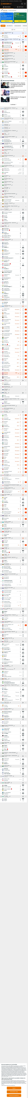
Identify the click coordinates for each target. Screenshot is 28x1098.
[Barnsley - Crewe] (13, 422)
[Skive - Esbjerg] (13, 293)
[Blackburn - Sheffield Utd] (13, 426)
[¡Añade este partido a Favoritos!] (1, 36)
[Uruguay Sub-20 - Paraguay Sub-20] (13, 585)
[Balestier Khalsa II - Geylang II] (13, 712)
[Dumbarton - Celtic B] (13, 338)
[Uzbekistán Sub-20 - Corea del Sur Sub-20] (13, 581)
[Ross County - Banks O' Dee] (13, 370)
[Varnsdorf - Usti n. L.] (13, 645)
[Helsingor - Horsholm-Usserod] (13, 257)
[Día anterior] (2, 30)
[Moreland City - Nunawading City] (13, 140)
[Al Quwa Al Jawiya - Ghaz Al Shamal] (13, 512)
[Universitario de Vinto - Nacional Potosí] (13, 163)
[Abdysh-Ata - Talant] (13, 535)
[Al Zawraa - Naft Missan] (13, 509)
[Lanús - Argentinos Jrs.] (13, 112)
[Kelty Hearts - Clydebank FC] (13, 356)
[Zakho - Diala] (13, 505)
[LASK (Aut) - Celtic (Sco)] (13, 50)
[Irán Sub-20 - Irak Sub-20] (13, 577)
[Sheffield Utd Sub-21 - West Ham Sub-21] (13, 491)
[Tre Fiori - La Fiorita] (13, 706)
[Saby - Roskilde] (13, 268)
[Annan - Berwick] (13, 316)
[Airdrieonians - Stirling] (13, 309)
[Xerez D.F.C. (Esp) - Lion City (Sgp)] (13, 598)
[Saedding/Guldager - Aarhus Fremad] (13, 271)
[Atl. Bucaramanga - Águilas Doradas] (13, 200)
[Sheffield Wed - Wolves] (13, 447)
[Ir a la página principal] (7, 4)
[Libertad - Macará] (13, 303)
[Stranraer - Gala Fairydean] (13, 377)
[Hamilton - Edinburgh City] (13, 352)
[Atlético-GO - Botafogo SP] (13, 169)
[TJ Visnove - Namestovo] (13, 383)
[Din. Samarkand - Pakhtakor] (13, 793)
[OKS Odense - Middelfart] (13, 264)
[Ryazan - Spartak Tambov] (13, 696)
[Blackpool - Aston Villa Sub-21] (13, 478)
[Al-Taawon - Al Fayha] (13, 69)
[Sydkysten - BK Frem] (13, 282)
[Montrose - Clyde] (13, 359)
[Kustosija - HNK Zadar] (13, 229)
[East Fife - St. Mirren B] (13, 341)
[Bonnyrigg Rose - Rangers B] (13, 320)
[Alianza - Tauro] (13, 612)
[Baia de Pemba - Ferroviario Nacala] (13, 567)
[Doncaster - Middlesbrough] (13, 418)
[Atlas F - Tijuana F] (13, 561)
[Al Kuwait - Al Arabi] (13, 541)
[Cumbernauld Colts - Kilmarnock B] (13, 334)
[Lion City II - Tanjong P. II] (13, 716)
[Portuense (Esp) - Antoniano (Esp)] (13, 605)
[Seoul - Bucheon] (13, 220)
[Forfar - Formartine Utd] (13, 345)
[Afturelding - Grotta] (13, 519)
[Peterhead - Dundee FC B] (13, 363)
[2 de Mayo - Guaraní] (13, 618)
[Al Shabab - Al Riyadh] (13, 72)
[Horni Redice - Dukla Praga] (13, 648)
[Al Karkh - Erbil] (13, 498)
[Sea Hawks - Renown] (13, 722)
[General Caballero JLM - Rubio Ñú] (13, 625)
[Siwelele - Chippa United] (13, 740)
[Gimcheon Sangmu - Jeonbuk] (13, 213)
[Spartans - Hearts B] (13, 373)
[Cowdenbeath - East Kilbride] (13, 331)
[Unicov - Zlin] (13, 655)
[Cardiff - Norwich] (13, 415)
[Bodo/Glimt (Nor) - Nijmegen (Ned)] (13, 46)
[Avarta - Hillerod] (13, 250)
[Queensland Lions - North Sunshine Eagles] (13, 147)
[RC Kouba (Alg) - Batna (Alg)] (13, 595)
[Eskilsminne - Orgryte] (13, 759)
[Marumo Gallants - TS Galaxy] (13, 732)
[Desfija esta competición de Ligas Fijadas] (12, 33)
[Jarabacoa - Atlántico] (13, 672)
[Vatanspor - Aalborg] (13, 275)
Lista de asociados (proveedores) (8, 1085)
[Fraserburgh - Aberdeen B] (13, 348)
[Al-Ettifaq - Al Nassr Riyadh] (13, 76)
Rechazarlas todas (14, 1091)
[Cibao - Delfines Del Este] (13, 675)
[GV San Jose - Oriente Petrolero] (13, 159)
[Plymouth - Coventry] (13, 443)
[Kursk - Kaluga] (13, 688)
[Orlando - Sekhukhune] (13, 736)
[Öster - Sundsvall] (13, 750)
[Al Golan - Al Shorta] (13, 501)
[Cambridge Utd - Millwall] (13, 433)
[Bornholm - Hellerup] (13, 243)
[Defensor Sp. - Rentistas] (13, 779)
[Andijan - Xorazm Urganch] (13, 786)
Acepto (14, 1088)
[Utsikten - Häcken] (13, 763)
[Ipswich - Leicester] (13, 440)
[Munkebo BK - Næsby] (13, 261)
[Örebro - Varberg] (13, 746)
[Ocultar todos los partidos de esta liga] (26, 33)
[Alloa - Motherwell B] (13, 313)
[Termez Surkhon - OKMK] (13, 789)
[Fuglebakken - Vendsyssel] (13, 289)
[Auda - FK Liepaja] (13, 551)
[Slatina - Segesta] (13, 233)
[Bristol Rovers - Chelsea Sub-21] (13, 482)
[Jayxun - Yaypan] (13, 799)
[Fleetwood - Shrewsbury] (13, 436)
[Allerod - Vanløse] (13, 246)
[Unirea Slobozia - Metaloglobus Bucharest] (13, 682)
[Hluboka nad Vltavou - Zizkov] (13, 662)
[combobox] (13, 30)
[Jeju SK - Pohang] (13, 216)
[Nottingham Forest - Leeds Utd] (13, 472)
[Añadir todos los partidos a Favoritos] (1, 33)
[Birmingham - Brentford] (13, 468)
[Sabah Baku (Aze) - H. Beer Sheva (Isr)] (13, 43)
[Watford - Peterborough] (13, 465)
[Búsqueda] (22, 4)
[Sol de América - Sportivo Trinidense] (13, 629)
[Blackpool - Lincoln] (13, 429)
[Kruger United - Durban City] (13, 729)
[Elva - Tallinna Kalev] (13, 396)
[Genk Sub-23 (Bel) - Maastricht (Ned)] (13, 591)
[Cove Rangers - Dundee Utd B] (13, 327)
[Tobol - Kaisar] (13, 525)
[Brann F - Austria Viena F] (13, 402)
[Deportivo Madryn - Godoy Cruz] (13, 122)
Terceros (10, 1076)
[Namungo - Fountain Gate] (13, 769)
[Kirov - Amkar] (13, 692)
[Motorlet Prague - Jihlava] (13, 652)
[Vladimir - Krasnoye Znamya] (13, 699)
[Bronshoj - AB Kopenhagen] (13, 286)
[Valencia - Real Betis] (13, 36)
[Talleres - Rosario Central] (13, 115)
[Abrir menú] (25, 4)
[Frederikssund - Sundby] (13, 254)
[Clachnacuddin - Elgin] (13, 323)
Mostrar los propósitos (14, 1095)
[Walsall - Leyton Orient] (13, 461)
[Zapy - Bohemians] (13, 659)
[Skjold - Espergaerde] (13, 296)
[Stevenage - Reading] (13, 454)
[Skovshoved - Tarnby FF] (13, 278)
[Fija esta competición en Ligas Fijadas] (14, 53)
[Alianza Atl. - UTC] (13, 635)
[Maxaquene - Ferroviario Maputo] (13, 571)
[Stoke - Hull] (13, 458)
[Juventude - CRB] (13, 173)
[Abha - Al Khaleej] (13, 65)
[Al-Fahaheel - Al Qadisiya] (13, 545)
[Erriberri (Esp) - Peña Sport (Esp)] (13, 602)
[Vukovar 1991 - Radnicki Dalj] (13, 236)
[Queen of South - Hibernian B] (13, 366)
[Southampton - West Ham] (13, 450)
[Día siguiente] (25, 30)
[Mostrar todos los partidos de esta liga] (26, 53)
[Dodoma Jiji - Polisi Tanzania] (13, 773)
